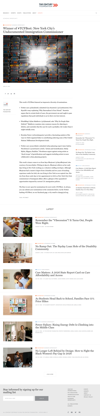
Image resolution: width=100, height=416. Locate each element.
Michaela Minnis (66, 357)
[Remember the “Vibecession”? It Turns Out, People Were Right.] (17, 227)
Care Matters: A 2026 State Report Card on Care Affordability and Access (86, 170)
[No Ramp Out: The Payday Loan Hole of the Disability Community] (17, 253)
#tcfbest (26, 197)
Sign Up (42, 398)
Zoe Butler (91, 194)
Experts (13, 13)
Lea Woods (86, 357)
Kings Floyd (80, 158)
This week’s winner (25, 162)
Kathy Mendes (84, 178)
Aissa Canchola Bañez (85, 331)
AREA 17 (45, 412)
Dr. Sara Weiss (88, 158)
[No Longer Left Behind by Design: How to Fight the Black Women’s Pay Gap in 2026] (17, 357)
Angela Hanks (74, 331)
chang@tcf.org (63, 192)
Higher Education (73, 394)
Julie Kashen (79, 278)
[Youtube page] (71, 412)
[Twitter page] (75, 412)
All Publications (73, 404)
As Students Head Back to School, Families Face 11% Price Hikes (85, 189)
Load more (50, 374)
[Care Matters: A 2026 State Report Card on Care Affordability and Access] (17, 279)
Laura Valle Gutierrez (83, 176)
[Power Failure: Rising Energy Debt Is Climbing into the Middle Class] (17, 331)
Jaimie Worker (61, 278)
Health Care (71, 396)
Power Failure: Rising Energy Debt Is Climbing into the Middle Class (64, 326)
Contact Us (87, 395)
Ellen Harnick (79, 160)
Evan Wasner (80, 144)
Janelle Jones (91, 195)
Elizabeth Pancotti (82, 194)
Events (19, 13)
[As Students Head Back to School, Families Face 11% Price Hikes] (17, 305)
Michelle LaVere (57, 357)
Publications (27, 13)
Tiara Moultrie (76, 357)
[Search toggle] (96, 13)
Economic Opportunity (10, 18)
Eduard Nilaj (38, 332)
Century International (72, 390)
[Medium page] (79, 412)
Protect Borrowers (64, 331)
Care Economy (86, 165)
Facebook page (43, 192)
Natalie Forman (80, 195)
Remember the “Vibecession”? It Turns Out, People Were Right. (85, 139)
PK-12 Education (72, 392)
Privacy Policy (88, 397)
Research (6, 13)
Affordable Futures (90, 149)
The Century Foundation (52, 331)
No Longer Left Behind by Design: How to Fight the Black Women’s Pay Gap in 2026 (64, 352)
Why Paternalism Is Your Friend (50, 110)
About (34, 13)
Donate (40, 13)
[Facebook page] (68, 412)
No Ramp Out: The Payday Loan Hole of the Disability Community (85, 153)
